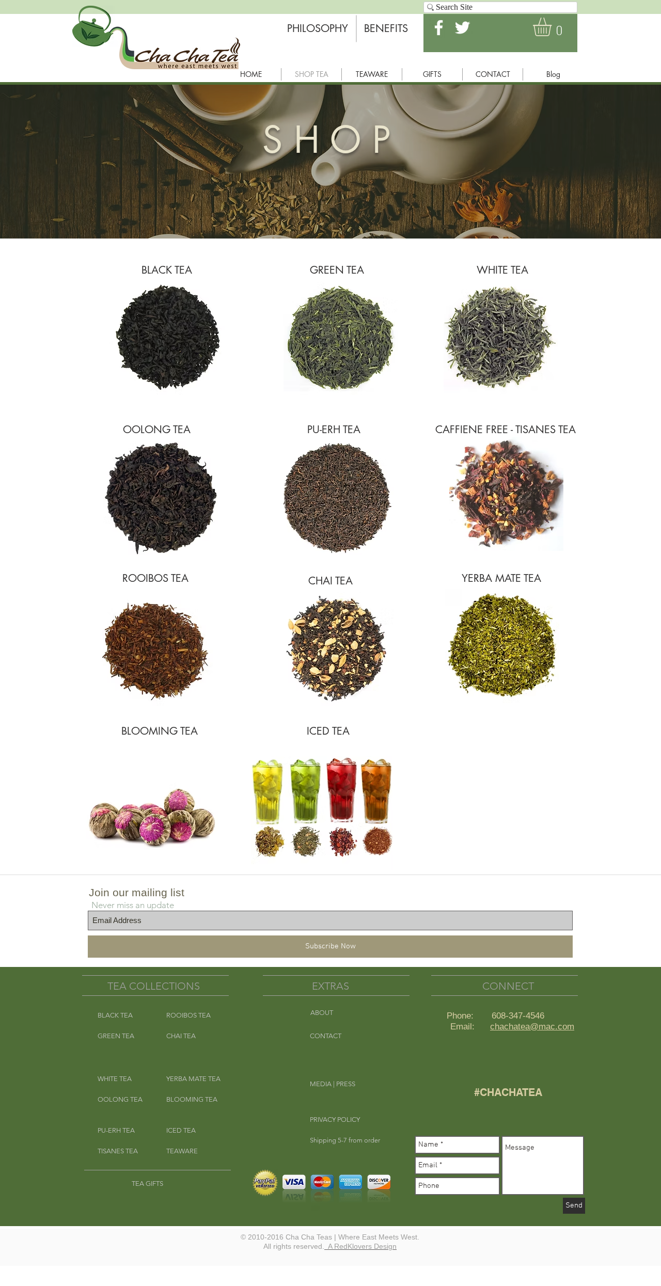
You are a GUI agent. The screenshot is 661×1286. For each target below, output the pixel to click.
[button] (553, 27)
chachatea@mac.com (532, 1026)
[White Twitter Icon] (462, 28)
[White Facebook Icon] (439, 28)
